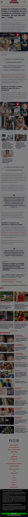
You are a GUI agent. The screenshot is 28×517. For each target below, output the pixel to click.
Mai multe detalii (7, 495)
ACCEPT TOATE (14, 513)
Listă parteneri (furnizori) (5, 511)
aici (16, 499)
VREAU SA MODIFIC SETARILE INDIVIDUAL (14, 515)
